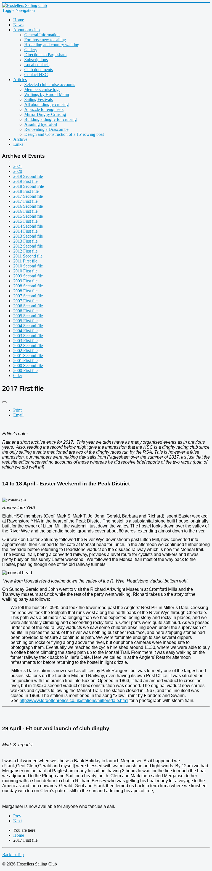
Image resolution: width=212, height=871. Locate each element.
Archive (20, 139)
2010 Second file (28, 266)
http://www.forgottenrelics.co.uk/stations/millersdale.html (74, 700)
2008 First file (25, 290)
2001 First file (25, 360)
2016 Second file (28, 206)
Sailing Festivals (38, 99)
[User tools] (4, 402)
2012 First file (25, 251)
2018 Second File (28, 186)
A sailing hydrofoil (40, 124)
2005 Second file (28, 315)
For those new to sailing (45, 39)
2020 (17, 171)
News (18, 24)
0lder (17, 375)
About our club (26, 29)
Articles (20, 79)
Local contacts (36, 64)
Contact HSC (36, 74)
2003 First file (25, 340)
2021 (17, 166)
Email (18, 415)
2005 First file (25, 320)
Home (18, 19)
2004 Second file (28, 325)
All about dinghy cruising (46, 104)
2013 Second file (28, 236)
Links (18, 144)
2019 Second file (28, 176)
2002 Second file (28, 345)
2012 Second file (28, 246)
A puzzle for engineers (43, 109)
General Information (42, 34)
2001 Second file (28, 355)
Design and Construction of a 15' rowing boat (64, 134)
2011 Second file (28, 256)
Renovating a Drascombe (46, 129)
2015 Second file (28, 216)
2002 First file (25, 350)
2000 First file (25, 370)
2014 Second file (28, 226)
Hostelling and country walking (51, 44)
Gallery (30, 49)
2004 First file (25, 330)
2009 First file (25, 281)
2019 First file (25, 181)
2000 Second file (28, 365)
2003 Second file (28, 335)
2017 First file (25, 201)
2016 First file (25, 211)
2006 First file (25, 310)
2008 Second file (28, 286)
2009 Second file (28, 276)
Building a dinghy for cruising (50, 119)
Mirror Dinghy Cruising (45, 114)
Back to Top (13, 854)
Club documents (38, 69)
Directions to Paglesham (45, 54)
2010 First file (25, 271)
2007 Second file (28, 295)
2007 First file (25, 300)
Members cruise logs (42, 89)
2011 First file (25, 261)
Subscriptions (36, 59)
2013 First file (25, 241)
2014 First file (25, 231)
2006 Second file (28, 305)
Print (17, 410)
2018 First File (26, 191)
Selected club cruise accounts (49, 84)
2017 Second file (28, 196)
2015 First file (25, 221)
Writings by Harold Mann (46, 94)
